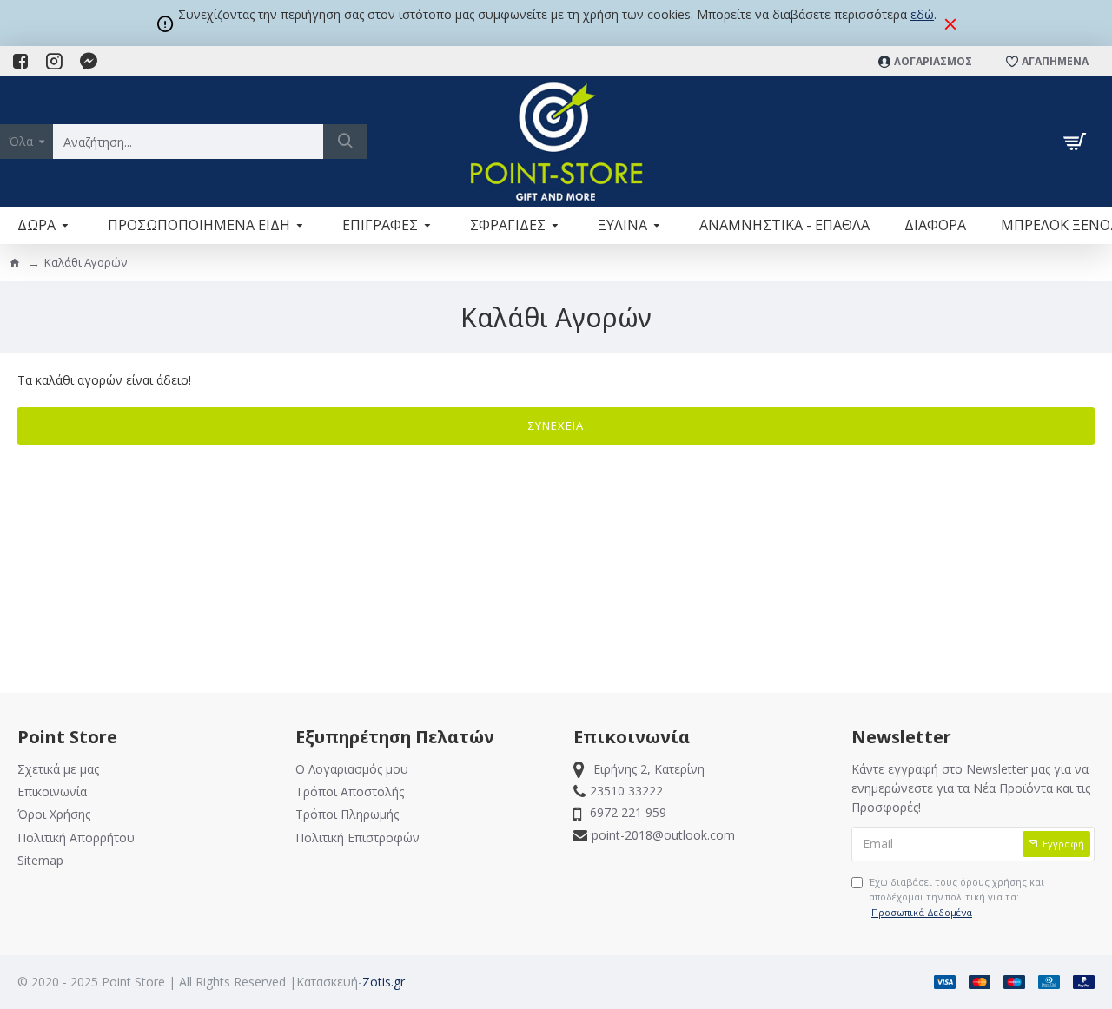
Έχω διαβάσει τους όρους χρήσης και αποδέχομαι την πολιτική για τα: (956, 897)
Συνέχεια (556, 425)
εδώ (922, 14)
